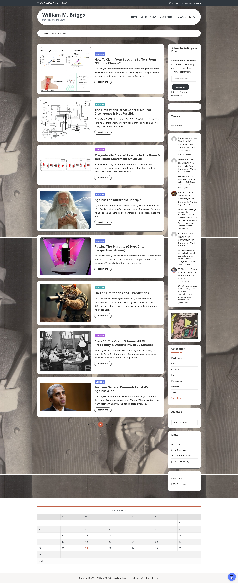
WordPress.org (182, 461)
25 (63, 548)
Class (173, 363)
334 (124, 424)
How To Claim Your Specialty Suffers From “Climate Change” (125, 61)
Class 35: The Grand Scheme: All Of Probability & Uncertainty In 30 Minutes (124, 343)
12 (86, 535)
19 (86, 541)
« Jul (41, 561)
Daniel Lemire (185, 137)
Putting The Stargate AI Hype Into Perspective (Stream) (120, 248)
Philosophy (176, 380)
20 (110, 541)
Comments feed (183, 455)
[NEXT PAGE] (131, 424)
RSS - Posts (176, 478)
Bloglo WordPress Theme (146, 578)
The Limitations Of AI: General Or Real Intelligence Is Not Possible (123, 111)
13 (110, 535)
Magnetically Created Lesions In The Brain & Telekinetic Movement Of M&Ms (127, 157)
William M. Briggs (63, 14)
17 (40, 541)
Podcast (175, 386)
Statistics (100, 54)
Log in (178, 444)
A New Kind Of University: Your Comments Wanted (187, 142)
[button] (69, 424)
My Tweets (176, 125)
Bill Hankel (183, 233)
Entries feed (180, 449)
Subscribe (180, 86)
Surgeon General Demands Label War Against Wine (122, 389)
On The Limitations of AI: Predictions (122, 293)
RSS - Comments (179, 484)
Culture (175, 369)
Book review (177, 357)
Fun (173, 375)
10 (40, 535)
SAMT (174, 392)
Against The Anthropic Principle (118, 200)
